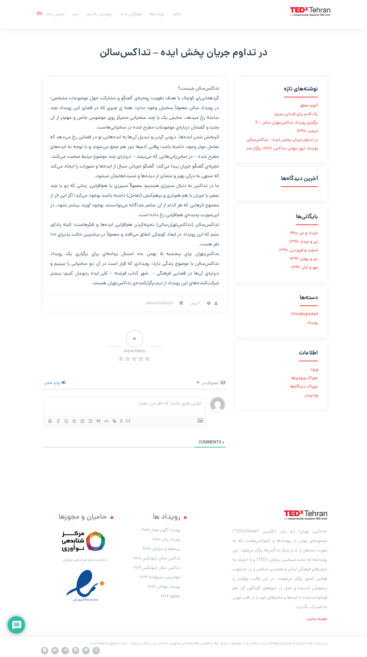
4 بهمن (195, 303)
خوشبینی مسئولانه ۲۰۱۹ (160, 577)
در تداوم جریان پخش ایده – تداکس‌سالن (282, 140)
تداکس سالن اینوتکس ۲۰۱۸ (156, 558)
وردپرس (311, 395)
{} (121, 421)
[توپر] (50, 421)
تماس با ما (55, 14)
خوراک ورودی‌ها (304, 378)
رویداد (312, 323)
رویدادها (157, 14)
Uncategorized (159, 303)
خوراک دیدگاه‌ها (304, 387)
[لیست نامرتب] (90, 421)
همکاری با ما (131, 14)
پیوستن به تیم (99, 14)
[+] (128, 421)
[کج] (58, 421)
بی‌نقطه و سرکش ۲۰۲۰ (161, 549)
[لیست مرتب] (82, 421)
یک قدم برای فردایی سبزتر (296, 114)
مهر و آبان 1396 (304, 268)
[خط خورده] (74, 421)
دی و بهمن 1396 (304, 259)
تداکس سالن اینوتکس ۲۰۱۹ (156, 568)
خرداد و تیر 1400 (304, 233)
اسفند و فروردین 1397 (298, 250)
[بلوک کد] (106, 421)
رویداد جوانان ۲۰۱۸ (164, 587)
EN (39, 14)
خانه (177, 14)
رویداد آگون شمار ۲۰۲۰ (161, 530)
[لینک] (114, 421)
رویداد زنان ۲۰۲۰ (166, 539)
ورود (314, 369)
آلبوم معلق (309, 105)
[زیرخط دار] (66, 421)
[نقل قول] (98, 421)
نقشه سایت (317, 619)
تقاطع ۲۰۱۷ (170, 596)
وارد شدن (52, 383)
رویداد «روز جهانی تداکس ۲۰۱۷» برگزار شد (282, 148)
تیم (76, 14)
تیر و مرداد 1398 (303, 242)
